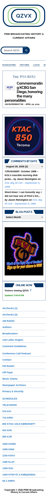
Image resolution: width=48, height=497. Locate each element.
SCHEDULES (9, 398)
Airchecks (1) (9, 308)
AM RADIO (8, 321)
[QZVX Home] (24, 136)
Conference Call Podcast (16, 353)
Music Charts (9, 378)
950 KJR (7, 436)
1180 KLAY (8, 462)
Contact (6, 359)
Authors (7, 327)
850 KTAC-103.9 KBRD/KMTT (18, 424)
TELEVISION (9, 405)
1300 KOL (7, 468)
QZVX (24, 16)
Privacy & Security (12, 391)
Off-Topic (7, 372)
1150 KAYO (8, 455)
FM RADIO (8, 366)
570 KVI (6, 411)
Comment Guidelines (14, 346)
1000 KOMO (9, 444)
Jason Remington (14, 104)
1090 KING (8, 449)
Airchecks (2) (9, 314)
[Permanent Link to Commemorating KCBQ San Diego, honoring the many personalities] (10, 88)
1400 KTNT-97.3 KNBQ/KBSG (18, 474)
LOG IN (36, 65)
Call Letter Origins (12, 340)
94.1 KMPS (8, 481)
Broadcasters (10, 333)
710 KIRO (7, 417)
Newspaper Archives (14, 385)
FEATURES (24, 65)
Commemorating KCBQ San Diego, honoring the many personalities (24, 92)
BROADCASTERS (8, 65)
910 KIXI (7, 430)
